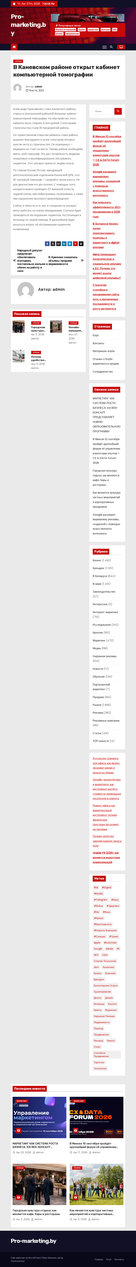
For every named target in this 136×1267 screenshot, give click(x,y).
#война (98, 906)
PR (118, 948)
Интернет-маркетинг (105, 612)
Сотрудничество (103, 372)
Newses (52, 1257)
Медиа (97, 648)
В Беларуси (100, 576)
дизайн (109, 997)
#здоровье (113, 906)
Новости (98, 669)
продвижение (72, 33)
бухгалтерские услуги (105, 985)
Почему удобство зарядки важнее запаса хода (107, 841)
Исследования (102, 625)
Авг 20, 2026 (24, 1152)
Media (109, 948)
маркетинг (93, 29)
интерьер (99, 1004)
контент (112, 1004)
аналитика (108, 967)
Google (98, 948)
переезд (98, 1028)
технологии (100, 1068)
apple (97, 942)
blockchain (110, 942)
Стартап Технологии (105, 961)
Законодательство (104, 592)
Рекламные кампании (106, 721)
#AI (96, 887)
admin (38, 86)
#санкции (99, 936)
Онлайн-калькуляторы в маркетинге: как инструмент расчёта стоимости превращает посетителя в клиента (107, 789)
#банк (114, 899)
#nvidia (98, 893)
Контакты (98, 343)
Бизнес (97, 560)
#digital (106, 887)
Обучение (99, 677)
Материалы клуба (104, 351)
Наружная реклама (104, 656)
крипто (98, 1010)
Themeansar (18, 1261)
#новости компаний (65, 29)
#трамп (113, 936)
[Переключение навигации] (104, 47)
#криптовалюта (103, 924)
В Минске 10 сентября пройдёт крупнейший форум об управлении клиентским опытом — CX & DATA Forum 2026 (107, 151)
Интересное (100, 604)
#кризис (98, 918)
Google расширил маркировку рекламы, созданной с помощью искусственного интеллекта (106, 524)
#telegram (100, 899)
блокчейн (110, 973)
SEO (115, 29)
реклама (105, 29)
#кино (106, 912)
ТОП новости (101, 741)
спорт (97, 1046)
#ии (96, 912)
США (104, 955)
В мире (97, 584)
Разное (97, 705)
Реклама (98, 713)
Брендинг (98, 568)
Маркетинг (99, 640)
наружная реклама (104, 1016)
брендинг (99, 979)
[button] (112, 47)
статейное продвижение (101, 1054)
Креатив (98, 632)
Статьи (18, 61)
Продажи (98, 697)
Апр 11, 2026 (38, 364)
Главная (99, 1259)
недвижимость (102, 1022)
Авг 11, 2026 (37, 334)
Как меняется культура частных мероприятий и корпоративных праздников (91, 1214)
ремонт (59, 33)
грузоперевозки (102, 991)
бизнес (81, 29)
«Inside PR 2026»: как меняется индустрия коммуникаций (106, 857)
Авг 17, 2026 (80, 1152)
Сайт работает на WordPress (26, 1257)
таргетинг (99, 1062)
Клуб (96, 335)
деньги (97, 997)
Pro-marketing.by (28, 25)
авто (96, 967)
